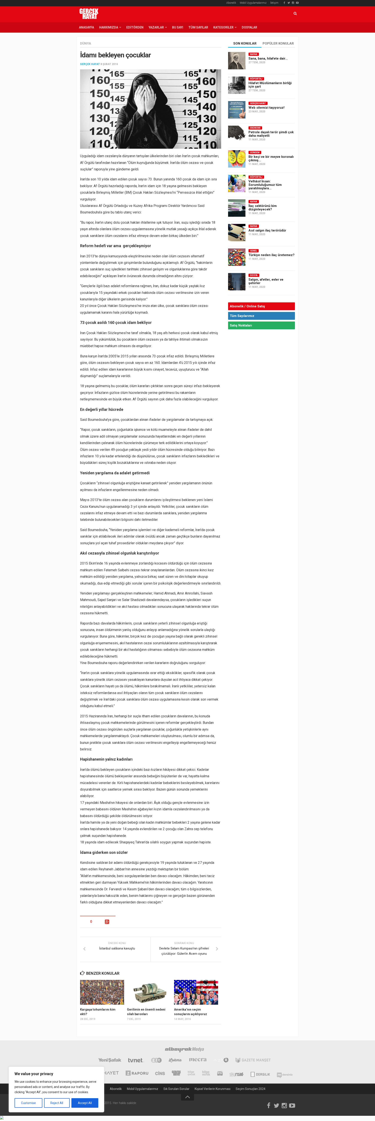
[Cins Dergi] (160, 1074)
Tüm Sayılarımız (242, 316)
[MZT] (221, 1061)
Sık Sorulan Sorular (176, 1089)
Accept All (85, 1103)
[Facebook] (284, 3)
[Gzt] (156, 1061)
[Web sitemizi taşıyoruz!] (236, 109)
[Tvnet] (136, 1061)
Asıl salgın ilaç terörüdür (267, 230)
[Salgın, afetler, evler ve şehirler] (236, 281)
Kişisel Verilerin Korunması (212, 1089)
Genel (253, 251)
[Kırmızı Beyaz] (220, 1074)
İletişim (274, 2)
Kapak (253, 54)
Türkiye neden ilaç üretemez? (271, 255)
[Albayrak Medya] (184, 1050)
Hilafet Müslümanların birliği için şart (270, 84)
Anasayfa (86, 27)
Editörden (134, 27)
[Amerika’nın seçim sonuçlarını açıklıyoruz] (196, 992)
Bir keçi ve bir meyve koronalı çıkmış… (271, 158)
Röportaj (256, 79)
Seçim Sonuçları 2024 (250, 1089)
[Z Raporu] (137, 1074)
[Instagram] (293, 3)
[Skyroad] (237, 1073)
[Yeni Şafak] (109, 1061)
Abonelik (231, 2)
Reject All (56, 1103)
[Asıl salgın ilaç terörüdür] (236, 232)
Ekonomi (255, 128)
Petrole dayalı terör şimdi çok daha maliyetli (271, 134)
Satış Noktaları (241, 325)
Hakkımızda (108, 27)
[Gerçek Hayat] (176, 1074)
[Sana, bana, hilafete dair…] (236, 60)
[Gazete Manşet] (253, 1061)
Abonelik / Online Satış (247, 306)
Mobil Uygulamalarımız (253, 2)
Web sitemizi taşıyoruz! (266, 108)
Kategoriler (223, 27)
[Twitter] (288, 3)
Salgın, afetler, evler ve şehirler (265, 281)
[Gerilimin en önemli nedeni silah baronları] (149, 992)
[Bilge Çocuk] (191, 1074)
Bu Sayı (177, 27)
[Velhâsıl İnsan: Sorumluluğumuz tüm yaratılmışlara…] (236, 183)
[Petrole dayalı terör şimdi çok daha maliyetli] (236, 134)
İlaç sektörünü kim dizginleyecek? (262, 207)
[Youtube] (297, 3)
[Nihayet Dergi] (108, 1074)
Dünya (85, 43)
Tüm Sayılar (198, 27)
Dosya (254, 275)
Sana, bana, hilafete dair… (268, 58)
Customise (28, 1103)
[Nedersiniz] (285, 1073)
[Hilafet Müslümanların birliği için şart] (236, 85)
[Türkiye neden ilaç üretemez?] (236, 257)
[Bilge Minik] (206, 1074)
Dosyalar (249, 27)
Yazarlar (156, 27)
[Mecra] (198, 1061)
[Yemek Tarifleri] (175, 1061)
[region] (56, 1089)
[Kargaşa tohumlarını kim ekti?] (102, 992)
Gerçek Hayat (90, 64)
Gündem (255, 152)
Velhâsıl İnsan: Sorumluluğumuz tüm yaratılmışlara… (265, 184)
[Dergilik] (260, 1073)
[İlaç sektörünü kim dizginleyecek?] (236, 208)
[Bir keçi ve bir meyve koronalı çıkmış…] (236, 159)
